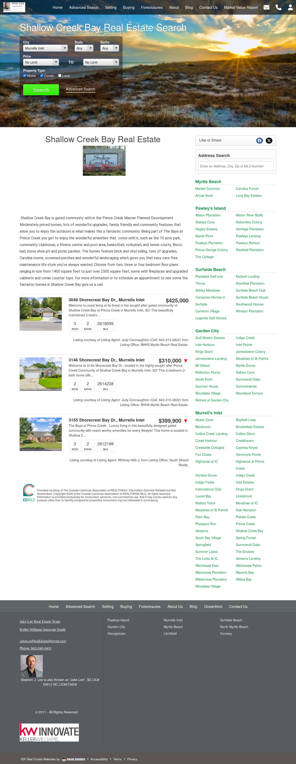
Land (65, 75)
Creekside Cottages (209, 447)
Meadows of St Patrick (252, 358)
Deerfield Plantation (250, 283)
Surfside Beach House (252, 297)
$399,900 (173, 420)
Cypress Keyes (247, 447)
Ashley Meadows (207, 290)
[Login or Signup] (290, 6)
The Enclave (245, 551)
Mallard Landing (247, 276)
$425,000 (177, 300)
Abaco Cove (204, 419)
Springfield (203, 544)
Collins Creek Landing (211, 433)
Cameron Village (207, 311)
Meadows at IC (247, 503)
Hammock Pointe (248, 454)
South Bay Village (208, 537)
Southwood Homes (250, 304)
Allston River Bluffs (249, 215)
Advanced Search (80, 89)
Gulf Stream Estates (210, 337)
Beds (79, 42)
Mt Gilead (202, 365)
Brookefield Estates (250, 426)
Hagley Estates (206, 229)
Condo (48, 75)
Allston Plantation (208, 215)
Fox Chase (203, 454)
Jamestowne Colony (250, 351)
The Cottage (204, 256)
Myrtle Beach (208, 182)
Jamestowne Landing (211, 358)
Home (31, 75)
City (26, 42)
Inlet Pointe (244, 344)
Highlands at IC (206, 461)
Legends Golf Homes (210, 318)
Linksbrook (244, 496)
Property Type (34, 70)
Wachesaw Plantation (211, 572)
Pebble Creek (246, 516)
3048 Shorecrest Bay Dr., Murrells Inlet (107, 299)
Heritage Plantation (250, 229)
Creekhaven (245, 440)
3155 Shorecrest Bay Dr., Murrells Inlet (107, 420)
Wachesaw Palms (249, 565)
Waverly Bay (245, 572)
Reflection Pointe (207, 372)
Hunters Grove (206, 475)
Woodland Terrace (249, 393)
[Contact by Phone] (278, 6)
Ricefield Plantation (250, 249)
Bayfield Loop (246, 419)
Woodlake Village (208, 393)
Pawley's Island (210, 208)
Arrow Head (204, 195)
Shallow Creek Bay (249, 530)
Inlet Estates (245, 482)
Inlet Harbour (205, 344)
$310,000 (173, 360)
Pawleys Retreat (248, 242)
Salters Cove (245, 372)
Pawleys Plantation (209, 242)
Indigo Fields (204, 482)
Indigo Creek (245, 337)
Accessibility (99, 759)
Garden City (207, 331)
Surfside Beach (210, 269)
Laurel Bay (203, 496)
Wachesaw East (207, 565)
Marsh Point (204, 236)
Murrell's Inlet (208, 413)
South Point (203, 379)
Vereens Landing (248, 558)
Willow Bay (244, 579)
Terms (117, 759)
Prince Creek (245, 523)
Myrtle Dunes (245, 365)
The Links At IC (206, 558)
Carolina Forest (247, 188)
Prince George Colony (211, 249)
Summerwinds (246, 386)
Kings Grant (204, 351)
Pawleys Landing (248, 236)
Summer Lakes (206, 551)
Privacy (132, 759)
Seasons (201, 530)
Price (27, 56)
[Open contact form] (266, 6)
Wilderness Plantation (211, 579)
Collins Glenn (245, 433)
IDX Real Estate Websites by (41, 759)
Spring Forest (246, 537)
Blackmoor (203, 426)
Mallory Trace (205, 503)
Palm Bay (202, 516)
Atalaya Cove (205, 222)
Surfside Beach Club (251, 290)
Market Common (207, 188)
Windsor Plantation (249, 311)
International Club (208, 489)
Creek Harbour (206, 440)
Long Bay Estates (249, 195)
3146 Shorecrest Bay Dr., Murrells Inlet (107, 359)
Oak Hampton (246, 510)
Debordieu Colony (249, 222)
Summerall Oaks (248, 379)
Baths (105, 42)
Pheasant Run (205, 523)
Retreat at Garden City (211, 400)
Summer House (206, 386)
